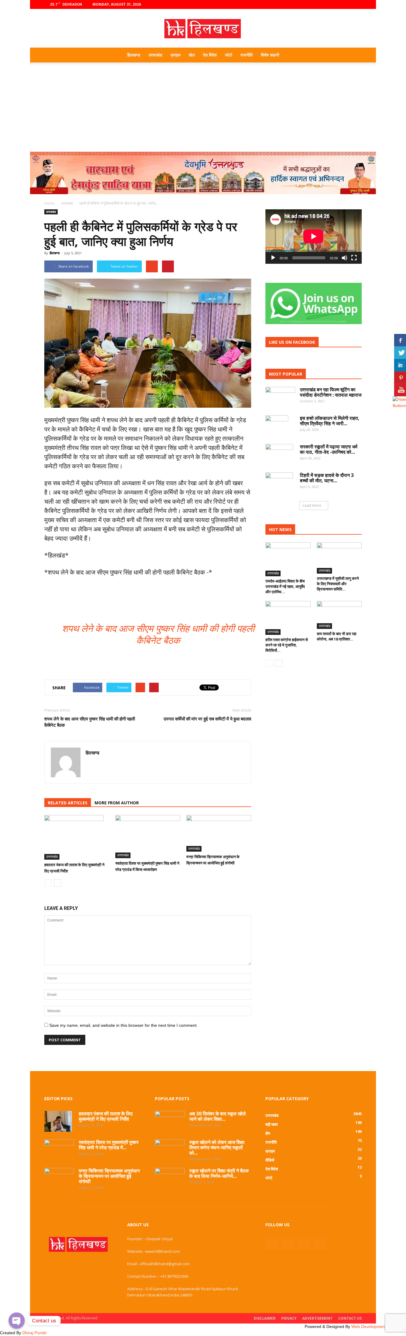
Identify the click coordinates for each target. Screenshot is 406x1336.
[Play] (273, 258)
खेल (192, 55)
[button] (354, 55)
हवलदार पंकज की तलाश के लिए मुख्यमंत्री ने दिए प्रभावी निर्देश (106, 1116)
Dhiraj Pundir (34, 1332)
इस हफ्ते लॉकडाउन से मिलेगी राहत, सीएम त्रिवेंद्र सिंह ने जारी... (329, 421)
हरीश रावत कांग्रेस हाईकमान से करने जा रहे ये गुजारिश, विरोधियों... (286, 645)
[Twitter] (347, 4)
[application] (313, 236)
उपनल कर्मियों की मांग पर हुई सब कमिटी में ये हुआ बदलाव (207, 719)
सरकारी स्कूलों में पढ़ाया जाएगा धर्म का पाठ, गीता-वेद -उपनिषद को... (328, 449)
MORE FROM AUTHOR (117, 803)
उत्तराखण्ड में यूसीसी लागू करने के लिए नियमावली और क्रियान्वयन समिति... (338, 584)
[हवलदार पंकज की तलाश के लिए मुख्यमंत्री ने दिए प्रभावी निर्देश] (76, 837)
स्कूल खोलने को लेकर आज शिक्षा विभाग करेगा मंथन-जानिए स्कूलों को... (217, 1147)
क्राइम (175, 55)
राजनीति (246, 55)
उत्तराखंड (155, 55)
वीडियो (269, 1160)
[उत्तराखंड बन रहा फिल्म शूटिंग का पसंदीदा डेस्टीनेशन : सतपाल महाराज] (280, 397)
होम (267, 1133)
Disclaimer (265, 1318)
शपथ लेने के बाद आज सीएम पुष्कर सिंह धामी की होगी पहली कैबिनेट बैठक (89, 722)
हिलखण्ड (133, 55)
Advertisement (317, 1318)
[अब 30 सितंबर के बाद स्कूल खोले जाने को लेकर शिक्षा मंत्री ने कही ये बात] (170, 1120)
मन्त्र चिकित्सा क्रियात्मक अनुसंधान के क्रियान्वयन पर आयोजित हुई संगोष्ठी (109, 1176)
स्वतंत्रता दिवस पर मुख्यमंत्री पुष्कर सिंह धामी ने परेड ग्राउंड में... (109, 1145)
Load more (312, 505)
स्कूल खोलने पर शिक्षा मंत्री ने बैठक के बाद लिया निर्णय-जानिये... (219, 1173)
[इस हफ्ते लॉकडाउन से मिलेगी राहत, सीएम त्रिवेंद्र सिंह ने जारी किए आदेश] (276, 425)
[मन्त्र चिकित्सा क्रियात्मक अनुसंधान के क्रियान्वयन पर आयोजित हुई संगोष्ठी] (218, 833)
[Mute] (344, 258)
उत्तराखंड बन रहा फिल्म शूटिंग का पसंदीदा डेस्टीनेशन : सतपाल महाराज (330, 392)
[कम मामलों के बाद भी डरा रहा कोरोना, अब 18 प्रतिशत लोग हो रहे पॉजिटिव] (339, 615)
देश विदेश (210, 55)
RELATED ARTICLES (67, 803)
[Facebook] (327, 4)
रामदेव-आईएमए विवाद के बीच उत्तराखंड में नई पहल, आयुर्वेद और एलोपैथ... (285, 586)
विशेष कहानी (270, 55)
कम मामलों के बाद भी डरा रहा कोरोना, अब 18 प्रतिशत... (336, 636)
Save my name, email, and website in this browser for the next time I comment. (123, 1025)
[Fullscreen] (354, 258)
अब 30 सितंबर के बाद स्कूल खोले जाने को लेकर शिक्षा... (217, 1116)
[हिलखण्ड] (203, 28)
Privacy (289, 1318)
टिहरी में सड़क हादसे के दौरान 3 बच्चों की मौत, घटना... (327, 478)
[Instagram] (337, 4)
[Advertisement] (203, 107)
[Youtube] (357, 4)
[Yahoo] (90, 765)
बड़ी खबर (271, 1124)
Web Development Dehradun (378, 1326)
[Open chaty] (17, 1321)
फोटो (228, 55)
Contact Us (350, 1318)
